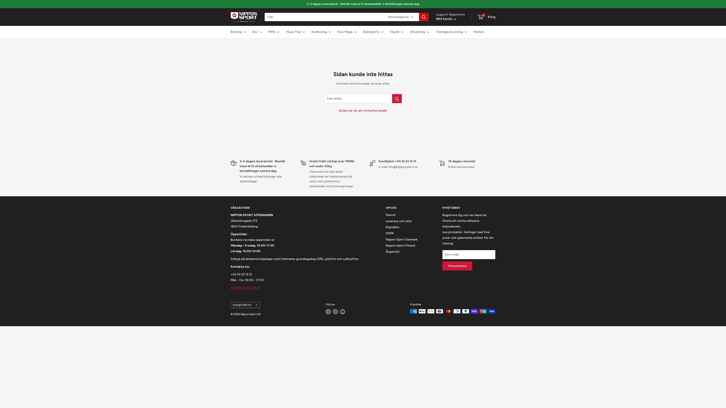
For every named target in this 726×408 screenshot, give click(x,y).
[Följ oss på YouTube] (342, 311)
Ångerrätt (393, 251)
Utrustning (417, 32)
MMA (271, 32)
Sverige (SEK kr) (242, 304)
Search (391, 215)
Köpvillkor (392, 227)
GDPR (390, 233)
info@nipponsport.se (245, 288)
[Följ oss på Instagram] (335, 311)
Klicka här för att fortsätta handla (363, 110)
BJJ (255, 32)
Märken (479, 32)
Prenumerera (457, 266)
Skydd (394, 32)
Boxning (236, 32)
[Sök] (423, 17)
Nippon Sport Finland (400, 245)
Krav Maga (345, 32)
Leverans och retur (399, 221)
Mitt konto (444, 19)
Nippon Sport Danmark (401, 239)
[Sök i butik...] (397, 98)
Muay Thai (293, 32)
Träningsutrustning (449, 32)
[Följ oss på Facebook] (328, 311)
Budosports (371, 32)
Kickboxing (319, 32)
